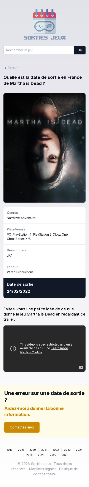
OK (80, 50)
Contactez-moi (22, 427)
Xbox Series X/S (19, 239)
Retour (13, 68)
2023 (67, 449)
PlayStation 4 (22, 234)
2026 (41, 455)
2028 (65, 455)
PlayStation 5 (42, 234)
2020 (32, 449)
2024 (79, 449)
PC (9, 234)
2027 (53, 455)
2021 (44, 449)
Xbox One (60, 234)
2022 (55, 449)
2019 (21, 449)
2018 (9, 449)
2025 (29, 455)
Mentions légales (42, 469)
